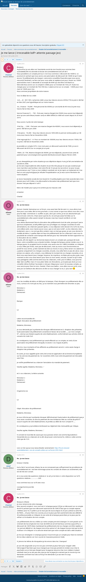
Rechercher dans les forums (24, 9)
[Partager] (80, 64)
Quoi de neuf (24, 5)
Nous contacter (42, 576)
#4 (83, 455)
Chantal (5, 56)
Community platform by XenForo (43, 580)
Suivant (18, 59)
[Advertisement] (43, 26)
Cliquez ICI (60, 45)
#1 (83, 64)
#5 (83, 494)
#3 (83, 273)
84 (13, 59)
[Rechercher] (83, 5)
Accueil (5, 5)
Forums (14, 5)
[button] (31, 5)
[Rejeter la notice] (83, 45)
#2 (83, 201)
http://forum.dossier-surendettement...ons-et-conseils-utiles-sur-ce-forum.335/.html (43, 449)
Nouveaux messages (7, 9)
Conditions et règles (55, 576)
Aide (74, 576)
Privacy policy (67, 576)
